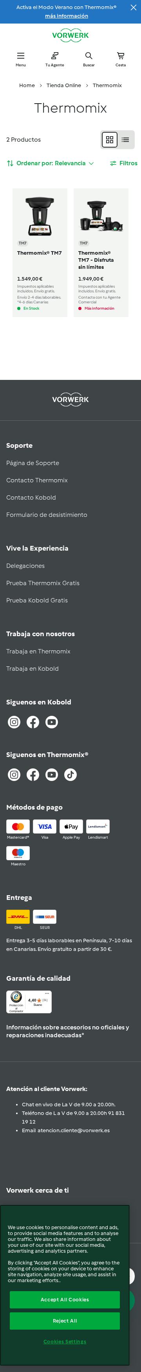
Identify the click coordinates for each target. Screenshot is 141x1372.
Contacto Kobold (31, 497)
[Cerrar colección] (133, 7)
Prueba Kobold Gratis (37, 600)
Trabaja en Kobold (32, 668)
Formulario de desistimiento (46, 514)
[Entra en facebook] (33, 775)
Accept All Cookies (65, 1300)
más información (66, 16)
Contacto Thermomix (37, 480)
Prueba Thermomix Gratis (43, 583)
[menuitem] (27, 85)
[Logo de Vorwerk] (70, 36)
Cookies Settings (65, 1342)
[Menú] (47, 995)
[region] (65, 1285)
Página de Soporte (32, 463)
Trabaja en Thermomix (38, 651)
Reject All (65, 1321)
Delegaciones (25, 565)
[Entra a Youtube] (52, 722)
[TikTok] (70, 775)
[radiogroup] (117, 139)
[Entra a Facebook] (33, 722)
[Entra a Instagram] (14, 722)
